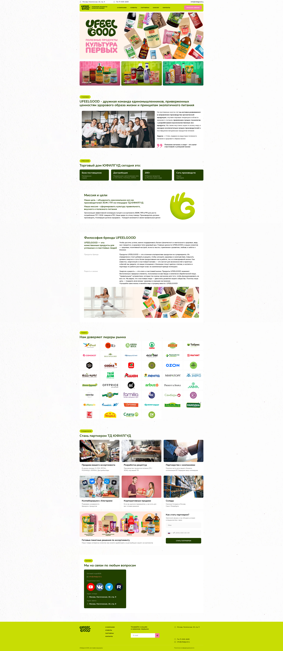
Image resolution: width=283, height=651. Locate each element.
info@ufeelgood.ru (95, 577)
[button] (193, 7)
